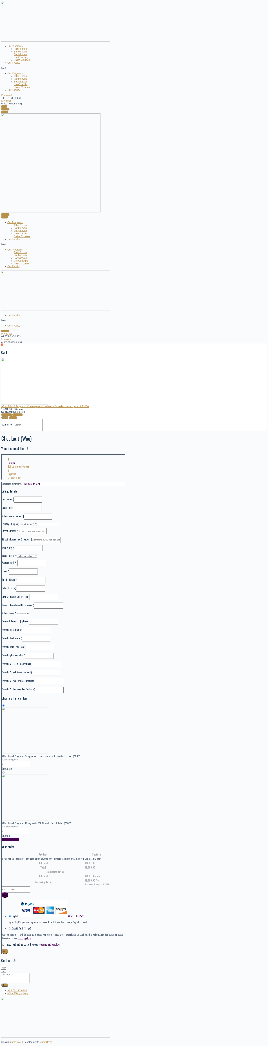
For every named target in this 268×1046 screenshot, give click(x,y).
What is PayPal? (76, 916)
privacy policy (24, 938)
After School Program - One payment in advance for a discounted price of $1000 (45, 406)
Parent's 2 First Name (17, 664)
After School (20, 49)
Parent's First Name (12, 630)
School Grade (9, 613)
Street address (10, 531)
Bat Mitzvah (20, 54)
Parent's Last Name (12, 638)
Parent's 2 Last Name (17, 672)
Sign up (13, 417)
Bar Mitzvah (20, 51)
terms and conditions (51, 944)
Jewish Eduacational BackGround (18, 605)
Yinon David (46, 1042)
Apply (5, 895)
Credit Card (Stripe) (21, 928)
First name (7, 499)
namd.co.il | (16, 1042)
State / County (9, 556)
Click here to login (31, 484)
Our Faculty (13, 62)
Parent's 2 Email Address (18, 681)
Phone (5, 571)
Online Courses (22, 60)
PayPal (48, 916)
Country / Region (10, 524)
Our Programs (15, 46)
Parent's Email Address (13, 647)
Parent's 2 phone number (18, 689)
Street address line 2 (17, 539)
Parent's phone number (13, 655)
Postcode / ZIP (9, 562)
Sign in (4, 417)
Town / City (8, 548)
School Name (13, 516)
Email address (9, 579)
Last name (7, 508)
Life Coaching (21, 57)
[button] (134, 68)
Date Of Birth (9, 588)
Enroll (5, 951)
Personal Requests (15, 621)
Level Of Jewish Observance (15, 597)
